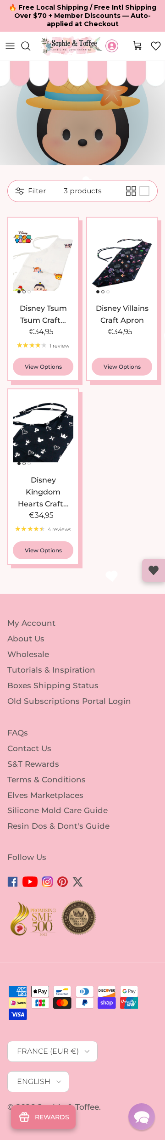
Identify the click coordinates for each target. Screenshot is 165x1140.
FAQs (17, 732)
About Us (25, 638)
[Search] (30, 46)
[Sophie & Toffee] (72, 46)
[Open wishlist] (153, 570)
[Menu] (10, 46)
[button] (156, 46)
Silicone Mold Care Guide (57, 810)
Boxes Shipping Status (53, 685)
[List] (144, 191)
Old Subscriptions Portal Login (69, 700)
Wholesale (28, 654)
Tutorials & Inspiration (51, 669)
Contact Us (29, 748)
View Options (43, 366)
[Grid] (131, 191)
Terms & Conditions (46, 779)
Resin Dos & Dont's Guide (58, 826)
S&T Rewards (33, 764)
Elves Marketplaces (45, 794)
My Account (31, 623)
